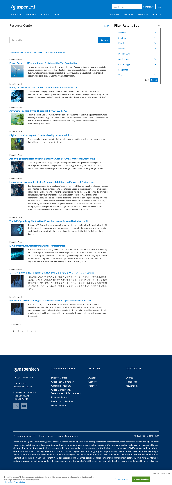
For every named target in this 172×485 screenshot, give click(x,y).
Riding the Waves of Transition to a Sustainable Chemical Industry (43, 87)
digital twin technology (84, 451)
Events (129, 377)
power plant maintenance (113, 461)
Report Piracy (46, 435)
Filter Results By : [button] (126, 25)
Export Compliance (68, 435)
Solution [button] (122, 38)
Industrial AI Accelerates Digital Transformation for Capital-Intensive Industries (50, 300)
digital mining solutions (115, 451)
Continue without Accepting (161, 473)
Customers (114, 14)
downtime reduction (120, 454)
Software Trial (58, 405)
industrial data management (54, 461)
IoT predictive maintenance (72, 457)
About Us (156, 14)
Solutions (31, 14)
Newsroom (143, 14)
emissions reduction (59, 448)
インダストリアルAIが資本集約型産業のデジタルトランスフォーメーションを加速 (51, 273)
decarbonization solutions (25, 448)
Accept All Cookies (140, 479)
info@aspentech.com (23, 377)
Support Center (59, 377)
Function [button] (122, 43)
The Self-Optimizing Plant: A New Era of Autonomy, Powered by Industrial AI (48, 221)
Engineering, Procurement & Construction (25, 52)
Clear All (61, 52)
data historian (61, 451)
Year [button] (120, 75)
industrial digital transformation (82, 445)
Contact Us (148, 6)
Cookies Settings (121, 479)
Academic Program (61, 385)
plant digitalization (44, 451)
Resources (128, 14)
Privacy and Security (24, 435)
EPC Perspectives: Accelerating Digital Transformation (37, 245)
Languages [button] (123, 69)
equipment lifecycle (139, 461)
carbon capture (88, 448)
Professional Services (62, 401)
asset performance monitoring (134, 441)
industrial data (87, 454)
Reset (146, 80)
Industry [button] (122, 32)
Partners (93, 385)
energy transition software (124, 445)
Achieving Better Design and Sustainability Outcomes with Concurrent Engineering (52, 158)
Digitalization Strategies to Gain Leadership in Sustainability (40, 135)
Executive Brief (50, 52)
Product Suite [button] (124, 54)
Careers (92, 381)
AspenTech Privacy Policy (15, 482)
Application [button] (123, 59)
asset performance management (104, 441)
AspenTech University (62, 381)
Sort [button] (106, 26)
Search (139, 6)
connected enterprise (148, 454)
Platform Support (60, 397)
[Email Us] (159, 6)
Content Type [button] (124, 64)
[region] (86, 477)
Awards (92, 377)
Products (45, 14)
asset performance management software (115, 457)
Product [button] (121, 48)
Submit (154, 80)
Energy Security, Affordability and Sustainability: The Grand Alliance (44, 63)
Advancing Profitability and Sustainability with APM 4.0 (38, 110)
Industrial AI (152, 448)
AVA (56, 14)
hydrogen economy (113, 448)
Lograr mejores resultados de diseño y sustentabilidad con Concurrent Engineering (51, 182)
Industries (16, 14)
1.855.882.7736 (20, 399)
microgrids (75, 448)
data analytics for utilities (82, 461)
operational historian (23, 451)
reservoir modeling (31, 461)
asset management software (48, 441)
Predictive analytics (66, 454)
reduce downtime (47, 445)
